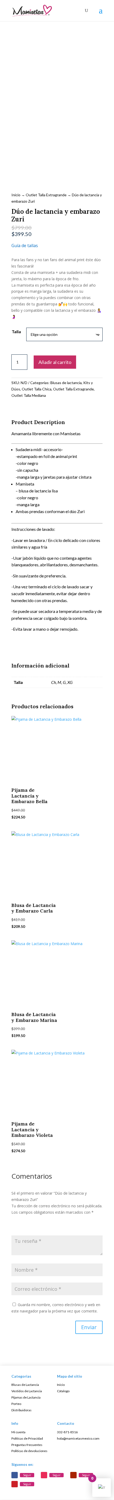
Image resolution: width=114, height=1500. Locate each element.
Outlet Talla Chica (36, 389)
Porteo (16, 1404)
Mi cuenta (18, 1432)
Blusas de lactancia (66, 382)
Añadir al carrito (54, 362)
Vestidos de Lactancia (26, 1391)
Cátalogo (63, 1391)
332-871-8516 (67, 1432)
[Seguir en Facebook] (14, 1475)
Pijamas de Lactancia (26, 1397)
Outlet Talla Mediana (28, 395)
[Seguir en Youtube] (73, 1475)
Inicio (15, 195)
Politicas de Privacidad (27, 1438)
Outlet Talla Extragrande (46, 195)
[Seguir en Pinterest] (14, 1484)
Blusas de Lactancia (25, 1385)
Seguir (27, 1475)
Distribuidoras (21, 1410)
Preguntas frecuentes (26, 1445)
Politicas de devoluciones (29, 1451)
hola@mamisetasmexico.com (78, 1438)
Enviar (89, 1327)
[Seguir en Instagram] (44, 1475)
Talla (16, 331)
